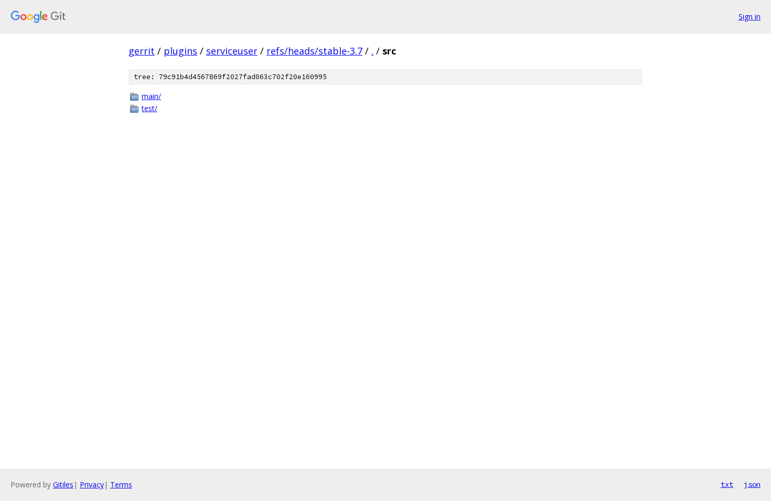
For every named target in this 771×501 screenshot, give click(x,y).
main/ (151, 96)
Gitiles (63, 484)
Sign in (749, 16)
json (752, 484)
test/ (149, 108)
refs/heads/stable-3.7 (314, 51)
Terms (121, 484)
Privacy (92, 484)
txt (727, 484)
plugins (180, 51)
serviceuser (232, 51)
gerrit (141, 51)
